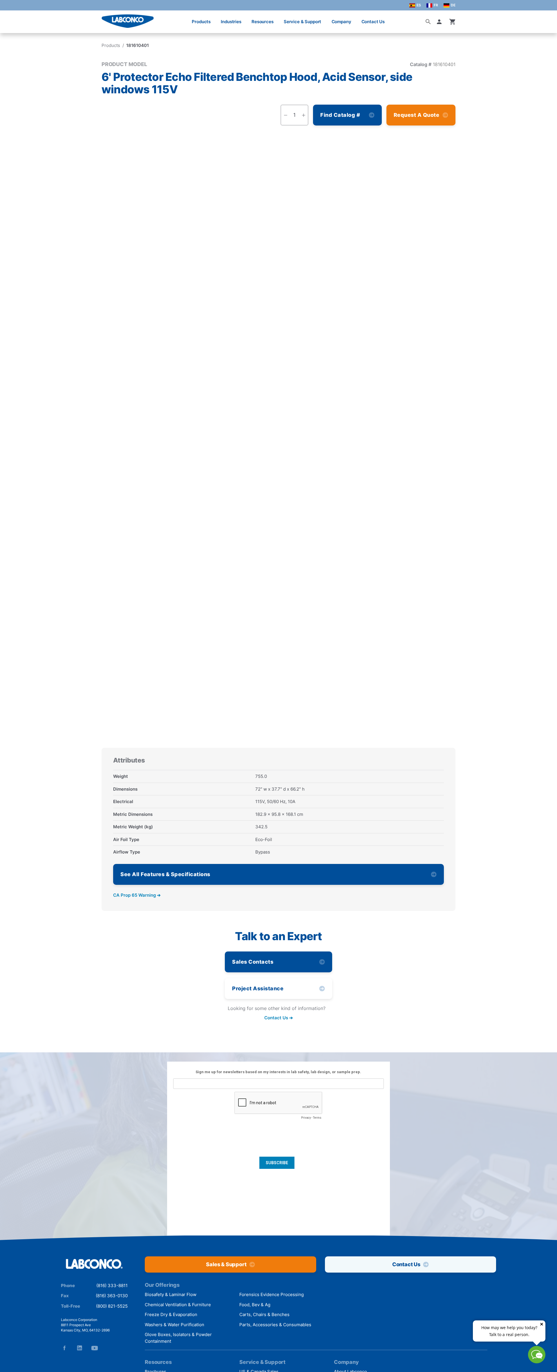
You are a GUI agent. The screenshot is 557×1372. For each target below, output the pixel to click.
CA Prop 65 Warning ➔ (137, 895)
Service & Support (302, 21)
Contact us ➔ (278, 1017)
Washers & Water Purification (174, 1324)
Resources (263, 21)
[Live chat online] (536, 1361)
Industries (231, 21)
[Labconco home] (94, 1264)
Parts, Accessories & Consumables (275, 1324)
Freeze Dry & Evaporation (171, 1314)
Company (341, 21)
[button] (440, 21)
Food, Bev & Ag (254, 1304)
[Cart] (452, 22)
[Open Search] (428, 22)
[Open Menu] (10, 18)
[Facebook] (64, 1347)
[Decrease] (285, 115)
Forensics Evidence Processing (271, 1294)
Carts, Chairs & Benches (264, 1314)
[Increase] (303, 115)
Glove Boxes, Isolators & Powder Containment (178, 1338)
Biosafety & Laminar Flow (170, 1294)
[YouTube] (94, 1347)
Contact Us (373, 21)
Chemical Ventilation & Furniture (178, 1304)
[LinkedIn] (79, 1347)
